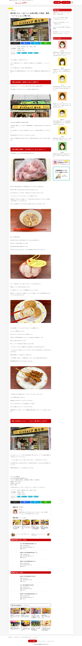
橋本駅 (35, 46)
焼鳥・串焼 (30, 496)
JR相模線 (18, 48)
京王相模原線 (19, 50)
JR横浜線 (31, 46)
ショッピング (24, 496)
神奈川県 (18, 46)
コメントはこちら (66, 2)
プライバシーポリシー (42, 641)
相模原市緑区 (23, 46)
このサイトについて (50, 641)
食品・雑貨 (10, 8)
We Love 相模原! (39, 644)
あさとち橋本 (57, 2)
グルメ (19, 496)
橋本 (27, 46)
